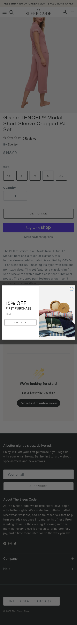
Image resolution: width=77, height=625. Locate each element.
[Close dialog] (71, 289)
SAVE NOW (20, 322)
